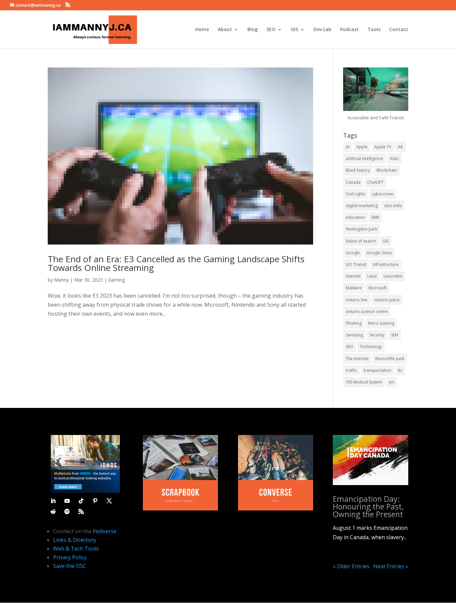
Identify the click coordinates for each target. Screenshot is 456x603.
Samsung (354, 335)
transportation (377, 370)
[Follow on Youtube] (67, 500)
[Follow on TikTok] (81, 500)
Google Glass (379, 253)
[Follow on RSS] (81, 511)
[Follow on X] (109, 500)
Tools (374, 29)
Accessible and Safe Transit (376, 118)
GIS (294, 29)
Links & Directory (74, 540)
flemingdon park (361, 229)
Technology (371, 346)
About (225, 29)
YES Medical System (364, 382)
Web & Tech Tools (76, 548)
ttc (400, 370)
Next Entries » (390, 566)
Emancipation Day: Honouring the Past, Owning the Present (368, 506)
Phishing (354, 323)
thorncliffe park (389, 358)
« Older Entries (351, 566)
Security (377, 335)
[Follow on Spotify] (67, 511)
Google (353, 253)
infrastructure (386, 264)
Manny (61, 280)
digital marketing (362, 205)
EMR (375, 217)
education (355, 217)
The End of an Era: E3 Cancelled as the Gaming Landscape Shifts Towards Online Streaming (176, 263)
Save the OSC (69, 566)
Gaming (116, 280)
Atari (394, 158)
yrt (391, 382)
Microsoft (378, 288)
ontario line (357, 300)
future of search (361, 241)
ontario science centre (367, 311)
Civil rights (355, 194)
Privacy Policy (69, 557)
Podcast (349, 29)
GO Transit (356, 264)
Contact (398, 29)
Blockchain (387, 170)
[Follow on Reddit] (53, 511)
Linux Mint (393, 276)
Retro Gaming (381, 323)
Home (202, 29)
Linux (372, 276)
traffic (351, 370)
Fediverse (105, 531)
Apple (362, 147)
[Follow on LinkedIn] (53, 500)
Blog (252, 29)
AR (400, 147)
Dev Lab (322, 29)
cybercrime (382, 194)
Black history (358, 170)
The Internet (357, 358)
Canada (353, 182)
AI (348, 147)
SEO (270, 29)
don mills (393, 205)
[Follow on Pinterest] (95, 500)
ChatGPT (375, 182)
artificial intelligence (364, 158)
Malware (354, 288)
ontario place (387, 300)
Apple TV (382, 147)
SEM (394, 335)
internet (353, 276)
